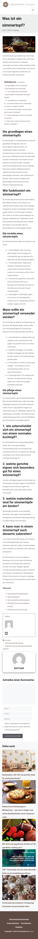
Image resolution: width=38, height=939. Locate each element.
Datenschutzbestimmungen (19, 919)
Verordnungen (26, 923)
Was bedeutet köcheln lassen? (17, 594)
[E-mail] (6, 634)
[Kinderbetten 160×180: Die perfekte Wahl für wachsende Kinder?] (19, 761)
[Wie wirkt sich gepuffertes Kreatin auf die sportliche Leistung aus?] (19, 830)
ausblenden (20, 82)
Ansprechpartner (13, 923)
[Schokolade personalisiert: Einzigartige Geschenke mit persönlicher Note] (19, 888)
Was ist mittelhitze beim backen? (18, 600)
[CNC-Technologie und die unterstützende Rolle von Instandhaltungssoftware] (19, 858)
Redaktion (19, 927)
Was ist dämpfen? (13, 597)
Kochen (8, 640)
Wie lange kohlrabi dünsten (14, 643)
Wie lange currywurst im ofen (17, 609)
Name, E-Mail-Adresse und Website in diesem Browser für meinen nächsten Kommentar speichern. (17, 727)
